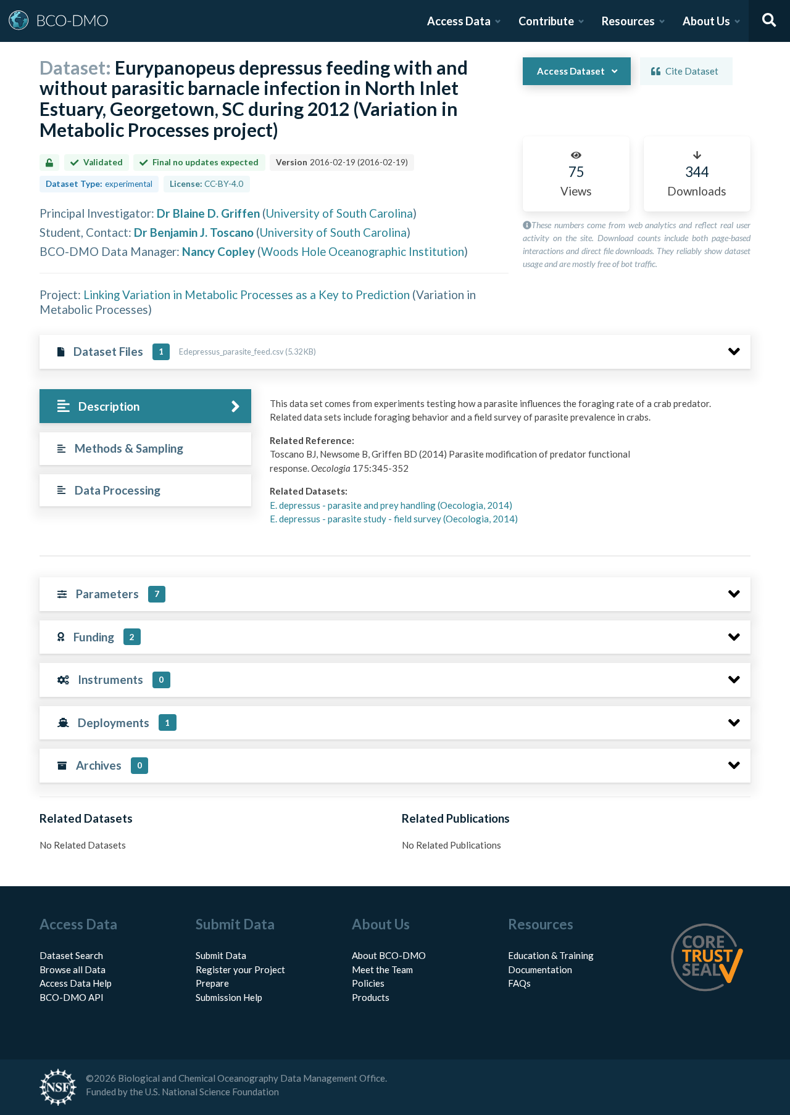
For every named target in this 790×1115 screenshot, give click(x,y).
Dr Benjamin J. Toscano (194, 232)
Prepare (212, 983)
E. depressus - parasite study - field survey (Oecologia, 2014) (394, 518)
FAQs (519, 983)
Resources (628, 21)
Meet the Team (382, 969)
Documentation (540, 969)
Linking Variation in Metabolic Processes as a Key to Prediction (246, 294)
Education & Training (551, 955)
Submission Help (229, 997)
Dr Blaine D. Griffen (208, 213)
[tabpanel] (507, 466)
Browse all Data (73, 969)
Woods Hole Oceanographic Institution (362, 251)
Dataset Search (71, 955)
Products (370, 997)
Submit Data (221, 955)
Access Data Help (76, 983)
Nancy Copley (218, 251)
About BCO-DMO (389, 955)
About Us (706, 21)
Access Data (459, 21)
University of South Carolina (339, 213)
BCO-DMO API (72, 997)
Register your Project (240, 969)
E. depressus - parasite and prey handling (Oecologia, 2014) (391, 505)
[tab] (145, 406)
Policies (368, 983)
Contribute (546, 21)
